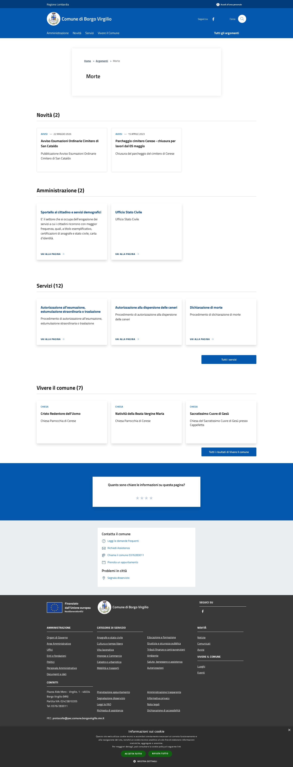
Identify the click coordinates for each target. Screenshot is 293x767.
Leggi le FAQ (104, 704)
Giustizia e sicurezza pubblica (164, 643)
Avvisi (44, 134)
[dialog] (146, 746)
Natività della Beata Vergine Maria (139, 413)
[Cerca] (242, 19)
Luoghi (201, 666)
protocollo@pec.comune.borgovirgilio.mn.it (78, 718)
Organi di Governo (57, 637)
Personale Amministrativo (62, 668)
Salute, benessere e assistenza (164, 662)
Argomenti (102, 61)
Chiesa (44, 406)
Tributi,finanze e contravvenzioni (166, 649)
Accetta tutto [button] (133, 753)
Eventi (201, 673)
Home (87, 61)
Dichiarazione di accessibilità (163, 710)
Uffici (50, 650)
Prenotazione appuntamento (113, 692)
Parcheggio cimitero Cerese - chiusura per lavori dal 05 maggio (145, 143)
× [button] (289, 730)
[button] (146, 761)
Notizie (201, 637)
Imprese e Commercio (109, 656)
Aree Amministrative (59, 644)
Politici (51, 662)
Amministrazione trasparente (164, 692)
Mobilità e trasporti (108, 668)
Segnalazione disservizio (111, 698)
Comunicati (203, 644)
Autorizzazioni (155, 668)
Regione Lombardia (58, 4)
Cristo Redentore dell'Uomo (61, 413)
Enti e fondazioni (56, 656)
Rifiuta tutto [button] (160, 753)
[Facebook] (212, 18)
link (179, 746)
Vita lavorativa (105, 650)
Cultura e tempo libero (110, 644)
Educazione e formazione (161, 637)
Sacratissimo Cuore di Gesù (209, 413)
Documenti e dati (56, 674)
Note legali (153, 704)
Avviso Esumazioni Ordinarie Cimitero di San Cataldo (70, 143)
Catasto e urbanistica (109, 662)
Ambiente (152, 656)
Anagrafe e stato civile (110, 637)
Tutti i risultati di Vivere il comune (229, 452)
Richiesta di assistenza (110, 710)
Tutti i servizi (229, 359)
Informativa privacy (158, 698)
